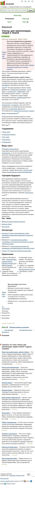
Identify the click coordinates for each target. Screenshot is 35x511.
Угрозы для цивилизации (10, 367)
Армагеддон (21, 91)
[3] (9, 124)
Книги (9, 22)
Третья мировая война (9, 458)
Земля (4, 87)
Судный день (11, 91)
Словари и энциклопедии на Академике (15, 7)
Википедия (17, 15)
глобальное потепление (21, 111)
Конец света (6, 413)
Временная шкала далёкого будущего (13, 221)
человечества (6, 153)
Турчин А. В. (5, 251)
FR (32, 1)
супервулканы (6, 105)
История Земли (7, 382)
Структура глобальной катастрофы (20, 251)
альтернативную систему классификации (19, 172)
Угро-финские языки (25, 330)
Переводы (25, 18)
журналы (25, 67)
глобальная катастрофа (18, 89)
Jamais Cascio (27, 170)
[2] (18, 112)
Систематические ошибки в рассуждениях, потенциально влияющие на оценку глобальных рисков (17, 242)
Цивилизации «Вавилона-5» (11, 397)
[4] (6, 194)
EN (22, 1)
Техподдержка (12, 475)
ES (29, 1)
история (31, 65)
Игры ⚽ (25, 22)
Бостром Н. (5, 233)
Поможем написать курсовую (19, 327)
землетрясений (21, 97)
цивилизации (6, 85)
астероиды (15, 105)
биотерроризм (12, 113)
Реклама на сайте (20, 475)
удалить (9, 69)
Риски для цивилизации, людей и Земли (15, 352)
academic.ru (7, 3)
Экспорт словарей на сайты (7, 481)
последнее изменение (14, 67)
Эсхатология (6, 226)
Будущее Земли (7, 224)
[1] (6, 87)
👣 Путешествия (4, 478)
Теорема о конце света (9, 433)
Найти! (31, 10)
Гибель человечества (9, 422)
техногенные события (16, 109)
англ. (21, 170)
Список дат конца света (10, 447)
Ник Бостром (29, 192)
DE (25, 1)
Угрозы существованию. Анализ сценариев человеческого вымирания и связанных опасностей (17, 235)
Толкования (9, 18)
